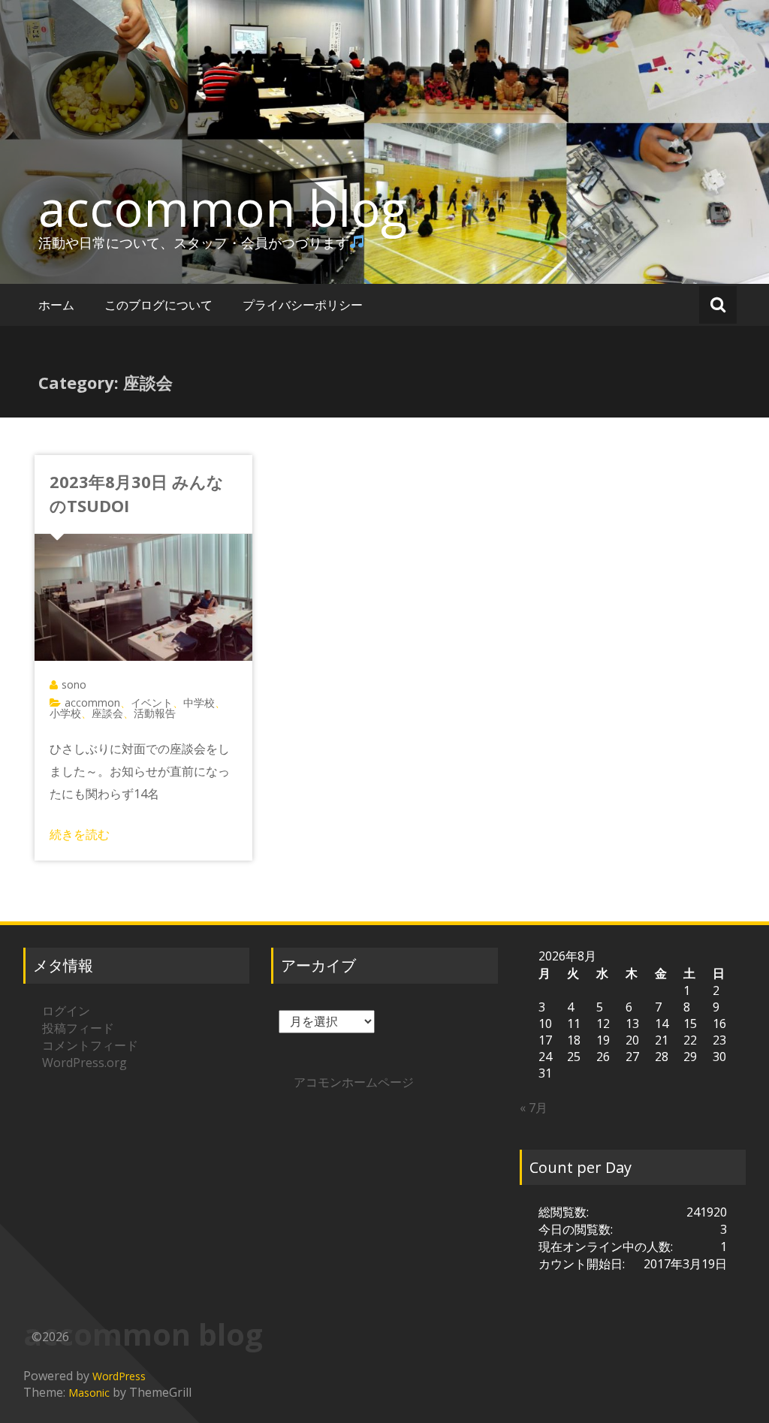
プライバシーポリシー (303, 305)
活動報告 (155, 713)
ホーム (56, 305)
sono (74, 684)
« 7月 (533, 1107)
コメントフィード (90, 1045)
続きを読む (80, 834)
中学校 (199, 702)
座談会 (107, 713)
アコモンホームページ (354, 1082)
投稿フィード (78, 1028)
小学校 (65, 713)
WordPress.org (84, 1062)
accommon (92, 702)
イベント (152, 702)
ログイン (66, 1010)
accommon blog (222, 208)
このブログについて (158, 305)
